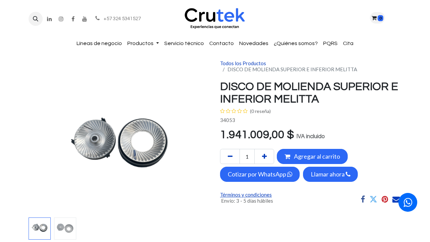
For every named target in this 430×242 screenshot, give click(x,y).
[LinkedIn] (49, 18)
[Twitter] (373, 199)
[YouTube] (84, 18)
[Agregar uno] (264, 156)
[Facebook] (73, 18)
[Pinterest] (385, 199)
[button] (36, 19)
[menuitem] (99, 43)
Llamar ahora (328, 174)
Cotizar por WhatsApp (257, 174)
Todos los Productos (243, 63)
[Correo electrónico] (396, 199)
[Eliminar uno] (230, 156)
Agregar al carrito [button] (316, 156)
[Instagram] (61, 18)
